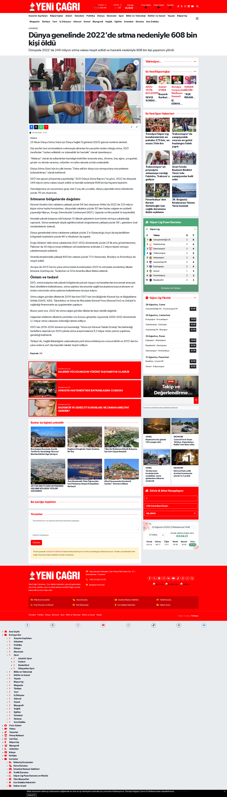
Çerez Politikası (182, 791)
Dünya (101, 16)
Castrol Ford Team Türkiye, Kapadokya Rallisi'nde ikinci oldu (184, 442)
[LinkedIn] (168, 578)
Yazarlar (13, 732)
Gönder (36, 543)
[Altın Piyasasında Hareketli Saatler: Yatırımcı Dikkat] (121, 469)
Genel (87, 22)
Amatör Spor (25, 658)
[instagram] (78, 625)
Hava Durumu (82, 600)
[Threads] (183, 578)
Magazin (35, 22)
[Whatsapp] (187, 578)
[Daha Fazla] (46, 127)
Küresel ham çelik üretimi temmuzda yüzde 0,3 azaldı (183, 473)
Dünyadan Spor (26, 668)
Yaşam (171, 16)
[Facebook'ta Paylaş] (31, 127)
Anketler (14, 749)
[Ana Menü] (197, 19)
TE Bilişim (194, 616)
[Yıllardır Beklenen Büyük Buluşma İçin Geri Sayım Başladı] (121, 437)
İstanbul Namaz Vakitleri (128, 600)
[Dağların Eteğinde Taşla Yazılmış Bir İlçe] (85, 437)
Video (12, 729)
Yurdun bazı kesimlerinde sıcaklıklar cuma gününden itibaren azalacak (155, 476)
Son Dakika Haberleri (126, 605)
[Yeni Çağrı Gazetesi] (55, 6)
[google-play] (172, 584)
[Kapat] (225, 791)
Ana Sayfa (14, 632)
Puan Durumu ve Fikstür (43, 605)
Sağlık (108, 22)
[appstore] (158, 584)
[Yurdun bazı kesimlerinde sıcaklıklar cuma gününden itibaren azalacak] (156, 457)
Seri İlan (13, 739)
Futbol (21, 662)
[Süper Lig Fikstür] (195, 298)
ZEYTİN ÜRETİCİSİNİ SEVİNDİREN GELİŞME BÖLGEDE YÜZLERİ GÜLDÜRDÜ (47, 488)
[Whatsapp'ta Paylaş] (41, 127)
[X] (154, 578)
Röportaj (182, 16)
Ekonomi (111, 16)
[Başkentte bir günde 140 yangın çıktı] (156, 426)
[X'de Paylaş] (36, 127)
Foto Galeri (15, 725)
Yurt (54, 22)
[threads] (179, 625)
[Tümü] (195, 61)
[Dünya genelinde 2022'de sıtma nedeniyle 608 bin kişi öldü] (85, 91)
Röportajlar (56, 16)
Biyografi (98, 22)
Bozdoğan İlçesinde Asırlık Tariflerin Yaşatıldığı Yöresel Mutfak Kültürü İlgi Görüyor (44, 451)
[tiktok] (153, 625)
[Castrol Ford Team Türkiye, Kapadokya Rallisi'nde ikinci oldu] (184, 426)
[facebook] (27, 625)
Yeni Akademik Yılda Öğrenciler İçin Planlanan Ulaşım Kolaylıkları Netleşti (83, 483)
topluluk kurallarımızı (54, 552)
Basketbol (23, 665)
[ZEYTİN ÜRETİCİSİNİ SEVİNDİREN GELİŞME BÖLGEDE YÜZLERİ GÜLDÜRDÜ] (48, 471)
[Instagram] (164, 578)
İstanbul (128, 22)
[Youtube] (173, 578)
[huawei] (184, 584)
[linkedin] (204, 625)
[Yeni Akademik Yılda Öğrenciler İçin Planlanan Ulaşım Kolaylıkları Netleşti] (85, 469)
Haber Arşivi (165, 605)
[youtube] (103, 625)
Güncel (77, 22)
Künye (12, 752)
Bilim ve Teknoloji (136, 16)
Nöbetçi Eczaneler (42, 600)
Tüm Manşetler (82, 605)
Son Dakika (152, 22)
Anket (68, 16)
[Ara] (197, 6)
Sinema (140, 22)
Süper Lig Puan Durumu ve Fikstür (30, 776)
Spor (121, 16)
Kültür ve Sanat (156, 16)
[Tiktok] (178, 578)
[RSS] (192, 578)
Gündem (79, 16)
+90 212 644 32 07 (97, 580)
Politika (90, 16)
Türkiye (46, 22)
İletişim (13, 756)
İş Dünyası (65, 22)
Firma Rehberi (16, 735)
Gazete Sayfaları (38, 16)
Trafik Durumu (165, 600)
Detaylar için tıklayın (171, 288)
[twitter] (52, 625)
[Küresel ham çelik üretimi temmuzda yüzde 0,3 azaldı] (184, 457)
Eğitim (118, 22)
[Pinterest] (159, 578)
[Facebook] (150, 578)
